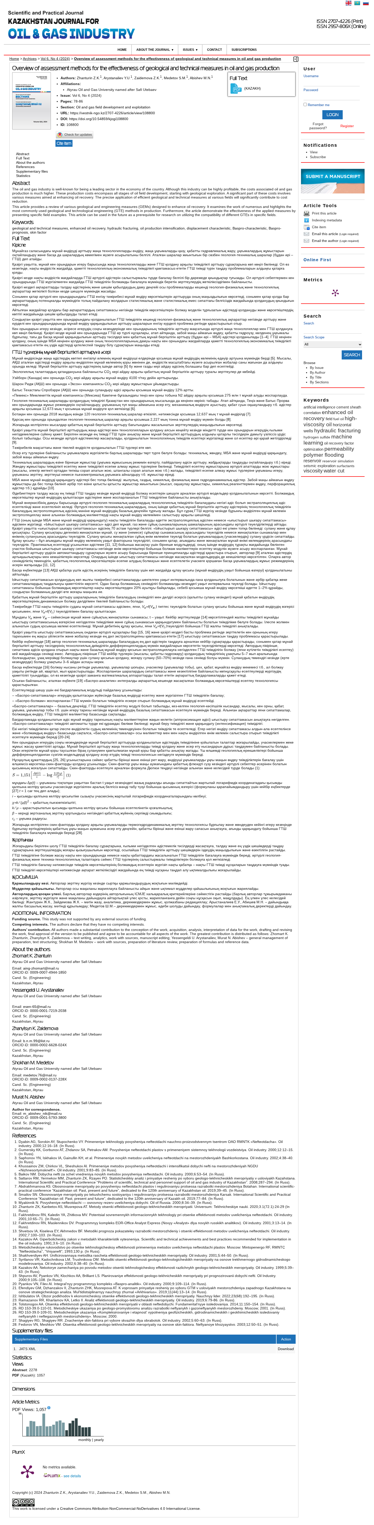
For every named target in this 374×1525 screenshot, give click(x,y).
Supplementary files (32, 171)
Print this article (324, 213)
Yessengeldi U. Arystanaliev (38, 990)
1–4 (264, 337)
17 (181, 636)
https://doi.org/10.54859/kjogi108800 (98, 119)
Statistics (23, 176)
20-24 (64, 737)
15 (141, 632)
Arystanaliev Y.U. (117, 78)
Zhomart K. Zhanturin (31, 955)
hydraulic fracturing (122, 228)
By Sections (319, 382)
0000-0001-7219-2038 (48, 1011)
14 (204, 617)
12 (114, 545)
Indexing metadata (327, 220)
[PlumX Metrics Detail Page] (335, 293)
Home (122, 50)
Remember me (318, 105)
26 (62, 760)
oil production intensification (162, 228)
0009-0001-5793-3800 (48, 1118)
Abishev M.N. (200, 78)
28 (79, 833)
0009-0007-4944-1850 (48, 972)
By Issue (317, 368)
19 (80, 681)
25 (56, 760)
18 (48, 641)
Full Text (23, 158)
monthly (84, 1440)
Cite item (319, 227)
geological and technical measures (40, 228)
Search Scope (314, 337)
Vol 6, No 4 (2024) (55, 59)
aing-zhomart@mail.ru (41, 968)
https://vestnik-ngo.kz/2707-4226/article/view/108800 (112, 113)
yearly (99, 1440)
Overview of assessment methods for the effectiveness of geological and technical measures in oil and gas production (177, 59)
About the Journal (153, 50)
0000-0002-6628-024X (48, 1045)
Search (309, 323)
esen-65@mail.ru (37, 1007)
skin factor (38, 232)
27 (15, 791)
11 (108, 545)
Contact (214, 50)
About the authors (30, 162)
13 (46, 570)
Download (286, 1349)
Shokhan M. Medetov (33, 1062)
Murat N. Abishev (28, 1097)
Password (311, 90)
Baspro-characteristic (250, 228)
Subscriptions (244, 50)
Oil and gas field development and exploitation (113, 107)
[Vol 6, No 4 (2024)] (31, 128)
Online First (317, 260)
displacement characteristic (209, 228)
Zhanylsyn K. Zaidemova (35, 1028)
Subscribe (318, 157)
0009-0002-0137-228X (48, 1079)
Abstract (22, 154)
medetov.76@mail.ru (39, 1075)
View (314, 152)
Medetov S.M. (175, 78)
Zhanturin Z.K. (88, 78)
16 (147, 632)
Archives (30, 59)
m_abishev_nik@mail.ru (42, 1113)
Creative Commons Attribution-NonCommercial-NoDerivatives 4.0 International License (130, 1508)
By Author (317, 372)
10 (51, 488)
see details (72, 1475)
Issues (188, 50)
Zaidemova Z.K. (147, 78)
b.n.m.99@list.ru (36, 1041)
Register (347, 126)
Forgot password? (318, 126)
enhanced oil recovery (87, 228)
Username (311, 76)
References (25, 167)
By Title (316, 377)
